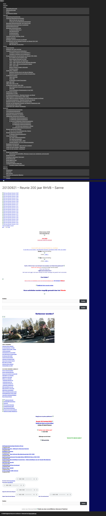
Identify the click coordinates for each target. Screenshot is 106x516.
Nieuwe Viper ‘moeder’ (8, 468)
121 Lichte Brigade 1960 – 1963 (17, 140)
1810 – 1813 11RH (13, 65)
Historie (5, 46)
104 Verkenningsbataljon (15, 139)
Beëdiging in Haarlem (7, 451)
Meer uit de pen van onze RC (16, 20)
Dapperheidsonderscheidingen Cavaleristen (17, 25)
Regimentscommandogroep (13, 16)
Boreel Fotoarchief (10, 155)
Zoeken (4, 298)
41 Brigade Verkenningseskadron (17, 134)
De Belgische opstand (11, 75)
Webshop (5, 168)
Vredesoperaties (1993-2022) (13, 104)
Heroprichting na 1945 (12, 93)
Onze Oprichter (10, 47)
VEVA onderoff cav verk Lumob (8, 388)
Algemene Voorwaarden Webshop (14, 175)
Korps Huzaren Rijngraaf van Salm (18, 59)
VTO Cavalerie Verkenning (9, 404)
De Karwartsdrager (14, 34)
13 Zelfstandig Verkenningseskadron (18, 119)
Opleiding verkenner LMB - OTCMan (9, 349)
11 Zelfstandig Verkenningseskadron (18, 118)
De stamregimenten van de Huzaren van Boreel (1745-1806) (21, 56)
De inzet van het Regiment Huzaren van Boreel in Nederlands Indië (23, 103)
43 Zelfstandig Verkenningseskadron (21, 127)
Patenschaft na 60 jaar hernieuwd (10, 465)
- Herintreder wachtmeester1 (7, 385)
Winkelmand (9, 170)
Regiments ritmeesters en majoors (14, 114)
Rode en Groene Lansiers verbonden (18, 67)
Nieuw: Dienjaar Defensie (7, 396)
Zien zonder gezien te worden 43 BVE (9, 354)
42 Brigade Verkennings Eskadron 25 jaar (12, 446)
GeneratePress (32, 513)
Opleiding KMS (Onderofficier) (9, 401)
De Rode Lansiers (13, 69)
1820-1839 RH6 (13, 77)
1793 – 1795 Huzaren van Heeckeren (18, 60)
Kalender (5, 166)
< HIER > (46, 254)
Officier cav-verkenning (6, 378)
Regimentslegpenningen (12, 26)
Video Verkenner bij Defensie (9, 408)
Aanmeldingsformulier (11, 8)
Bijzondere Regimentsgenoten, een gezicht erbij (18, 23)
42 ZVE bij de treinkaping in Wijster (24, 126)
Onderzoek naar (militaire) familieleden (16, 106)
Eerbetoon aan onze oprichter (13, 49)
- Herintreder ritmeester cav (7, 380)
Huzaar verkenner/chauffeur (7, 370)
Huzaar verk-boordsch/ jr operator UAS (9, 373)
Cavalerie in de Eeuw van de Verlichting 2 (19, 52)
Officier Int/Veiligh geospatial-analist (9, 391)
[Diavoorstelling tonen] (8, 225)
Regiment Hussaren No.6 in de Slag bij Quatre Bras (22, 73)
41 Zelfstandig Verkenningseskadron (21, 122)
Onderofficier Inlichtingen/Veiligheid (9, 395)
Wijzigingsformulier (11, 10)
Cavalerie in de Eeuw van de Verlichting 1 (16, 51)
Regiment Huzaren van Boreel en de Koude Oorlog (19, 101)
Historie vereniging (11, 38)
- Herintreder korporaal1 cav (7, 383)
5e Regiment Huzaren (11, 91)
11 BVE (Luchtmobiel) (6, 351)
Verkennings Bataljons (11, 135)
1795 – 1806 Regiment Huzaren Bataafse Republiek (22, 62)
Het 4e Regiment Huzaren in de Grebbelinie (20, 87)
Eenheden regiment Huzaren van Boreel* (16, 39)
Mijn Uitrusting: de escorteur (16, 44)
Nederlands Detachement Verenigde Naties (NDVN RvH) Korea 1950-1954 (21, 457)
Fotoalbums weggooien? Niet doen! (15, 157)
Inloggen (5, 5)
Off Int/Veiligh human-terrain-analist (9, 393)
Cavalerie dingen (13, 42)
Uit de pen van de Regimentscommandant (20, 21)
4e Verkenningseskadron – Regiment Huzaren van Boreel (20, 95)
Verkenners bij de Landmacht (7, 346)
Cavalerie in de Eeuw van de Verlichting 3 (19, 54)
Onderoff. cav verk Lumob (7, 377)
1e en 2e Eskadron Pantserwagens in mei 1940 (21, 90)
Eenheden (5, 108)
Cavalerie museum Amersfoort (17, 165)
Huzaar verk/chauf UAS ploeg (8, 372)
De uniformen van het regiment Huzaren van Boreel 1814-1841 (22, 41)
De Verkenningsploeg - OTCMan (8, 347)
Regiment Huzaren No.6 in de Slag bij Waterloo (21, 72)
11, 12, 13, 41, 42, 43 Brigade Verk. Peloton (20, 131)
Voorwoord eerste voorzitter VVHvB (15, 36)
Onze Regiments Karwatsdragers (14, 113)
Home (4, 3)
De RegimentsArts (13, 33)
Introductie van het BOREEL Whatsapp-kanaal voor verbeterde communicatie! (29, 153)
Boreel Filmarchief (10, 158)
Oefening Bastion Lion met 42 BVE (8, 352)
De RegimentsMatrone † (15, 29)
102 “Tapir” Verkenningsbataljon (17, 137)
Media (4, 150)
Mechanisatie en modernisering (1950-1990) (17, 96)
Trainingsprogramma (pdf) (9, 406)
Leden (4, 7)
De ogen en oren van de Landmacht (10, 409)
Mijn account (9, 173)
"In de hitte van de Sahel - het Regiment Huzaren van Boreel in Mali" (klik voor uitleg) (44, 249)
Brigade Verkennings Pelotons (13, 129)
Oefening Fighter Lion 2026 (7, 365)
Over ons (5, 15)
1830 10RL (12, 78)
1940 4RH (11, 88)
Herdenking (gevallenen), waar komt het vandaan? (19, 145)
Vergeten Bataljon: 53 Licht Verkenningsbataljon (21, 142)
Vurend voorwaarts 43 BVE (7, 357)
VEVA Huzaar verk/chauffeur (7, 390)
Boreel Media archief (11, 160)
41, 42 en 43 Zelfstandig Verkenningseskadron (21, 121)
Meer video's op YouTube (7, 362)
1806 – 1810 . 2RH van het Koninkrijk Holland (20, 64)
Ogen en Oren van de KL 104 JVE (8, 360)
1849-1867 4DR (10, 82)
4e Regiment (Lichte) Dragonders (17, 80)
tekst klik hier (12, 480)
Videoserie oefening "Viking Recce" (10, 411)
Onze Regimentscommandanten (14, 109)
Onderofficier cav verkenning (7, 375)
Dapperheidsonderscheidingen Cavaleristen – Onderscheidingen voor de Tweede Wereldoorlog (26, 459)
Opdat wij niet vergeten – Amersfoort (15, 149)
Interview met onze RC (8, 462)
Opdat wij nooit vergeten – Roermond (15, 147)
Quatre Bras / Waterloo (12, 70)
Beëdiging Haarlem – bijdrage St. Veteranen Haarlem (15, 448)
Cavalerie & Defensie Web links (14, 163)
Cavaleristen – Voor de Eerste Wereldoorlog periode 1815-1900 (18, 454)
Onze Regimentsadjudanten (13, 111)
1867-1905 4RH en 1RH (12, 83)
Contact (8, 178)
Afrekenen (8, 171)
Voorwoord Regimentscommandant (15, 18)
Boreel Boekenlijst (10, 162)
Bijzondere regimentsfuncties (13, 28)
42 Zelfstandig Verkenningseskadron (21, 124)
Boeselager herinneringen (12, 144)
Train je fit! (6, 403)
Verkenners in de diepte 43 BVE (8, 359)
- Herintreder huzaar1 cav (7, 382)
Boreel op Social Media (12, 152)
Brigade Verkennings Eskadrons (14, 132)
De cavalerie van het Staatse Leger (18, 57)
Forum (7, 12)
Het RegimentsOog (14, 31)
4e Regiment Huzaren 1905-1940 (14, 85)
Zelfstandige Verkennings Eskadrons (15, 116)
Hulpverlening (6, 176)
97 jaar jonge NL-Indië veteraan (10, 470)
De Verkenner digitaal (11, 13)
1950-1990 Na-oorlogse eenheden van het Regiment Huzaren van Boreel (24, 98)
